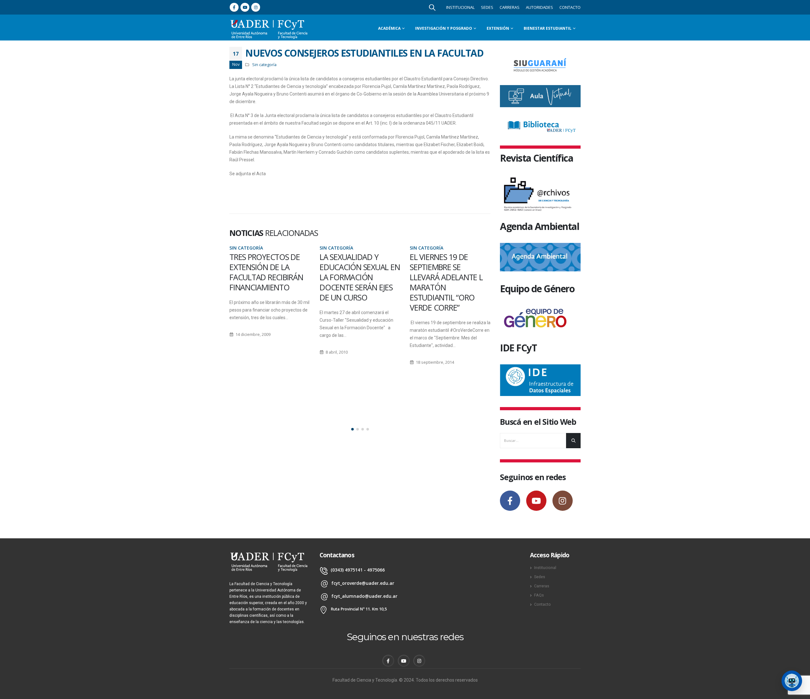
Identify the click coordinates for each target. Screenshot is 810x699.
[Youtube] (244, 7)
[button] (352, 429)
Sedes (487, 7)
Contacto (570, 7)
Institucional (460, 7)
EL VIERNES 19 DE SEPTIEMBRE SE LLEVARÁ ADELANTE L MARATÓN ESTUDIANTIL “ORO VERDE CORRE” (356, 282)
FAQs (539, 595)
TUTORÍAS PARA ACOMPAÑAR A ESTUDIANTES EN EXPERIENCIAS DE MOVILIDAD (439, 277)
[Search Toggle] (432, 7)
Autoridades (539, 7)
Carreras (510, 7)
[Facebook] (234, 7)
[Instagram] (255, 7)
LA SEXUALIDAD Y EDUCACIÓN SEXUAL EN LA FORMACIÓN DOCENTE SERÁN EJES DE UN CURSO (269, 277)
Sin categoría (264, 64)
